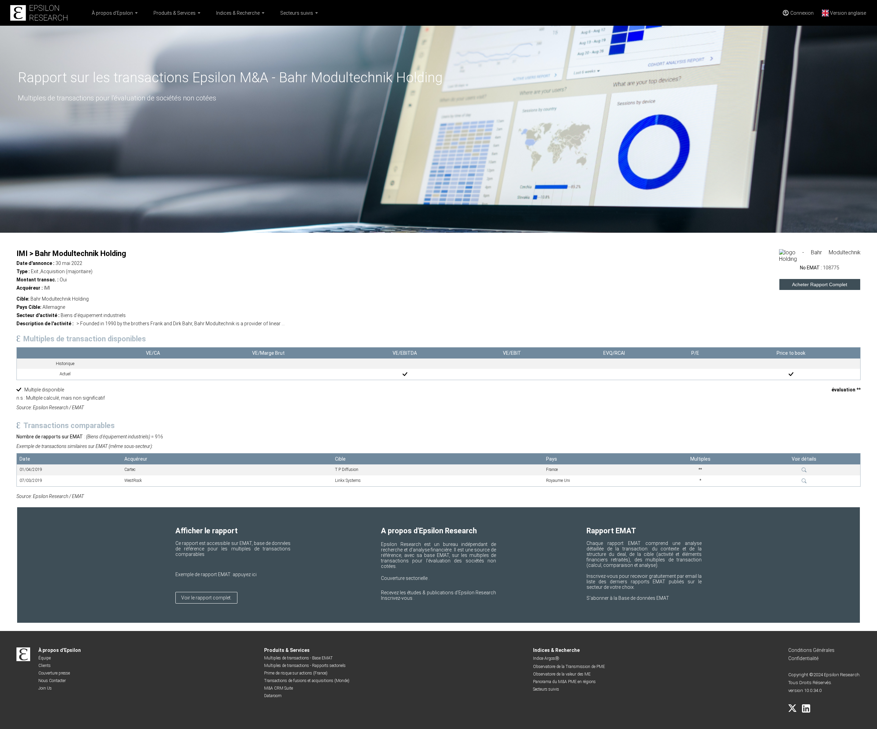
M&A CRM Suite (278, 688)
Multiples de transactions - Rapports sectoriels (305, 665)
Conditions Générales (811, 650)
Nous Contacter (52, 680)
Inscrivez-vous (397, 598)
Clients (44, 665)
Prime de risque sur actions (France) (296, 673)
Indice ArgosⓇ (546, 658)
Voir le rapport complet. (206, 597)
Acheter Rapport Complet (819, 284)
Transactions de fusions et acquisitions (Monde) (306, 680)
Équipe (44, 658)
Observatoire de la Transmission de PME (569, 666)
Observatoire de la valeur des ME (562, 674)
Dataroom (273, 695)
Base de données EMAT (643, 598)
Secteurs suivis (296, 13)
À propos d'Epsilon (112, 13)
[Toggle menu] (136, 13)
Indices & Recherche (238, 13)
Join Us (45, 688)
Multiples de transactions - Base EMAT (298, 658)
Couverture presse (54, 673)
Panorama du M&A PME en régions (564, 681)
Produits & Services (174, 13)
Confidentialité (803, 658)
